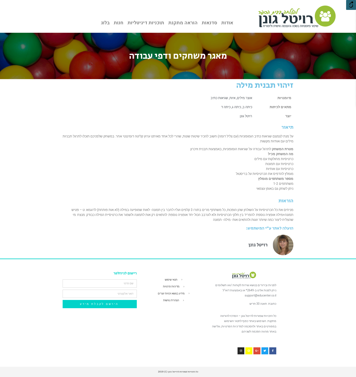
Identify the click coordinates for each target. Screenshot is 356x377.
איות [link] (232, 98)
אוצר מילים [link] (244, 98)
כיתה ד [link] (226, 107)
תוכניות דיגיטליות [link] (146, 22)
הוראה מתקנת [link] (183, 22)
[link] (296, 16)
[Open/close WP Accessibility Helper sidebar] (351, 5)
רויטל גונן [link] (246, 116)
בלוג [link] (105, 22)
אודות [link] (227, 22)
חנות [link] (118, 22)
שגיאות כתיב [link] (219, 98)
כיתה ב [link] (247, 107)
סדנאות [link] (209, 22)
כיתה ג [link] (236, 107)
